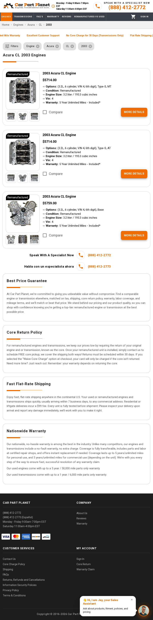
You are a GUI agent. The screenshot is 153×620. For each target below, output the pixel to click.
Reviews (81, 518)
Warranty (81, 523)
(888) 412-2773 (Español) (18, 517)
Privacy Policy (11, 590)
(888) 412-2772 (12, 512)
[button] (12, 46)
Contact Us (9, 558)
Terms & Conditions (14, 595)
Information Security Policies (20, 585)
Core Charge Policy (14, 564)
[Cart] (133, 16)
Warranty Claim (85, 569)
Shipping (8, 569)
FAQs (6, 574)
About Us (81, 513)
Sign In (80, 558)
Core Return (83, 564)
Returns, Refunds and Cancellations (24, 579)
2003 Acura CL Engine (59, 73)
